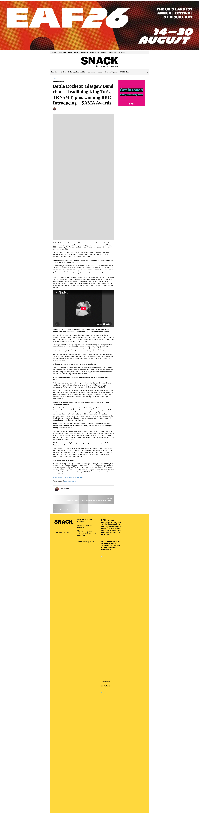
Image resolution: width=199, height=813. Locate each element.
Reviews (63, 72)
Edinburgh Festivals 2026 (76, 72)
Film (65, 52)
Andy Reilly (62, 108)
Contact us (121, 52)
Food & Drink (94, 52)
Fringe (53, 52)
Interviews (54, 72)
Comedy (103, 52)
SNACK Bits (112, 52)
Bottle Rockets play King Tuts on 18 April (68, 477)
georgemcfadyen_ (70, 481)
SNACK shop (124, 72)
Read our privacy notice (85, 542)
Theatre (76, 52)
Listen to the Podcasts (95, 72)
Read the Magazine (111, 72)
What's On (60, 81)
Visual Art (84, 52)
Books (70, 52)
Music (60, 52)
